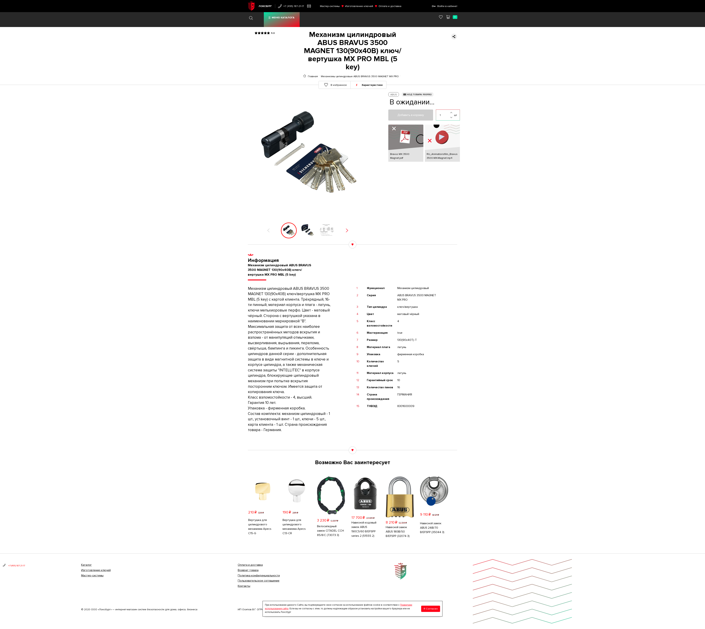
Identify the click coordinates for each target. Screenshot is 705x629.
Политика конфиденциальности (259, 575)
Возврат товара (248, 570)
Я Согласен (431, 608)
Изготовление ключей (359, 6)
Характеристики (372, 84)
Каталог (86, 565)
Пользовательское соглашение (258, 581)
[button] (268, 230)
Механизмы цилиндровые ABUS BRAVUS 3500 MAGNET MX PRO (360, 76)
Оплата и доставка (390, 6)
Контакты (244, 586)
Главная (313, 76)
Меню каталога (283, 17)
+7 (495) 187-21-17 (293, 6)
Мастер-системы (330, 6)
